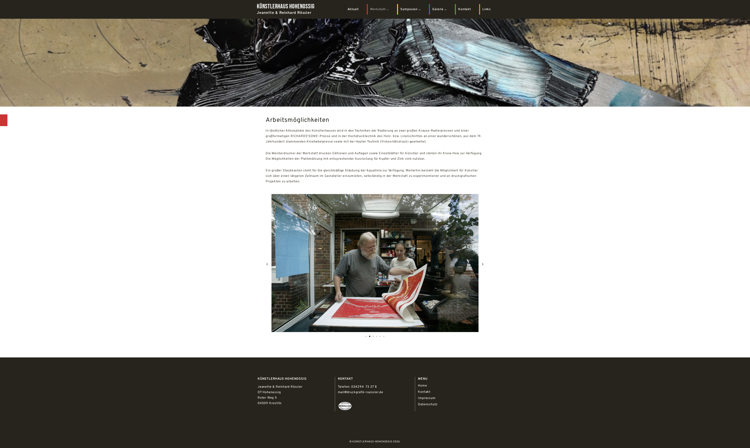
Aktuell (353, 9)
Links (486, 9)
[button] (267, 264)
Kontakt (464, 9)
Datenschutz (428, 404)
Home (422, 386)
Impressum (426, 398)
